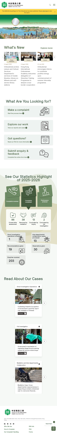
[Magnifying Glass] (50, 5)
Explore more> (47, 48)
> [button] (42, 303)
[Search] (54, 4)
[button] (55, 26)
